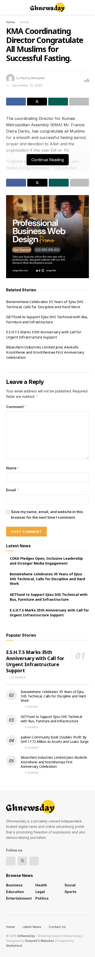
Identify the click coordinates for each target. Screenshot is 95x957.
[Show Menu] (8, 7)
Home (10, 22)
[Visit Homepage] (47, 7)
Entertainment (19, 898)
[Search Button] (87, 7)
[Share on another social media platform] (79, 101)
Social (24, 22)
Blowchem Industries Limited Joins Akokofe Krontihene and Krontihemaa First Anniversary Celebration (45, 352)
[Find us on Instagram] (34, 861)
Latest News (31, 927)
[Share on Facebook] (16, 101)
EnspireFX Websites (39, 941)
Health (41, 885)
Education (15, 892)
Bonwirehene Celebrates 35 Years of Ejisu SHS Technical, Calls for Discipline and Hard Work (44, 304)
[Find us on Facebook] (10, 861)
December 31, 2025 (27, 85)
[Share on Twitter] (37, 101)
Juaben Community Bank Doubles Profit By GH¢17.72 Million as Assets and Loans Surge (54, 739)
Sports (70, 892)
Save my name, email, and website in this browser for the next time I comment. (47, 514)
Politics (42, 898)
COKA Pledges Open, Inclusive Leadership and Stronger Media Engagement (46, 561)
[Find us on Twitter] (22, 861)
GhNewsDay (26, 936)
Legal (40, 892)
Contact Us (57, 927)
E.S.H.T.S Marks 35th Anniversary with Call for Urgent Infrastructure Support (43, 334)
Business (14, 885)
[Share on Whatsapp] (58, 101)
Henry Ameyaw (32, 78)
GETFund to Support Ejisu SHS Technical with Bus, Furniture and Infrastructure (47, 319)
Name (13, 468)
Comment (16, 406)
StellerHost (14, 945)
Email (12, 490)
